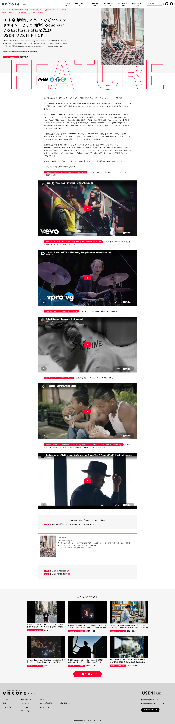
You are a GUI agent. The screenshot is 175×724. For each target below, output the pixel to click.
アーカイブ (25, 711)
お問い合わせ (149, 710)
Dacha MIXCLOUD (58, 574)
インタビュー (8, 707)
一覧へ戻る (86, 674)
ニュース (6, 699)
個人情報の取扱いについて (151, 703)
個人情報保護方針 (147, 699)
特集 (4, 703)
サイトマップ (44, 707)
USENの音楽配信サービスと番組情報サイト (55, 703)
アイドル (24, 707)
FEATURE (10, 10)
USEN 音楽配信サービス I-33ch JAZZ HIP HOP (71, 524)
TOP (3, 10)
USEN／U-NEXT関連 (21, 10)
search (162, 4)
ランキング (25, 703)
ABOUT (42, 699)
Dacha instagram (58, 571)
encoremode (26, 699)
